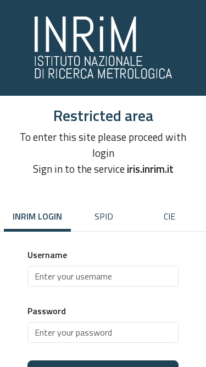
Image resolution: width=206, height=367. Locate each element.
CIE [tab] (169, 216)
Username (47, 254)
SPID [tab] (103, 216)
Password (46, 310)
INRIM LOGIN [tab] (37, 216)
